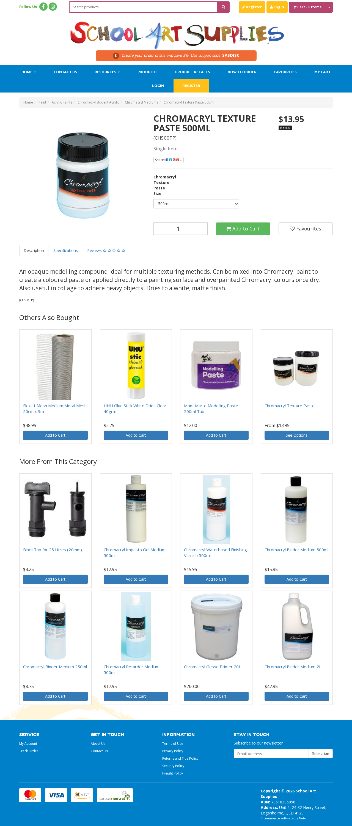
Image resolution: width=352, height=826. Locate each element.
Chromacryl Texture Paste (290, 405)
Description (34, 250)
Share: (160, 159)
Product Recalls (192, 72)
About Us (98, 743)
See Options (296, 435)
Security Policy (173, 765)
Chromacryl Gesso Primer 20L (212, 666)
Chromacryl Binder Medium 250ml (55, 666)
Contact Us (65, 72)
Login (278, 6)
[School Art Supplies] (176, 31)
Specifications (65, 250)
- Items (309, 6)
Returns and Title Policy (180, 758)
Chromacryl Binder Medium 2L (293, 666)
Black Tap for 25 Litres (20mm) (52, 549)
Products (148, 72)
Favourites (285, 72)
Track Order (28, 751)
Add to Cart (245, 228)
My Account (28, 743)
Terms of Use (172, 743)
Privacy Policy (172, 751)
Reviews (95, 250)
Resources (106, 72)
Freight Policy (172, 773)
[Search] (223, 7)
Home (27, 72)
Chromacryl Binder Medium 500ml (296, 549)
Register (253, 6)
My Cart (322, 72)
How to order (242, 72)
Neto (302, 818)
